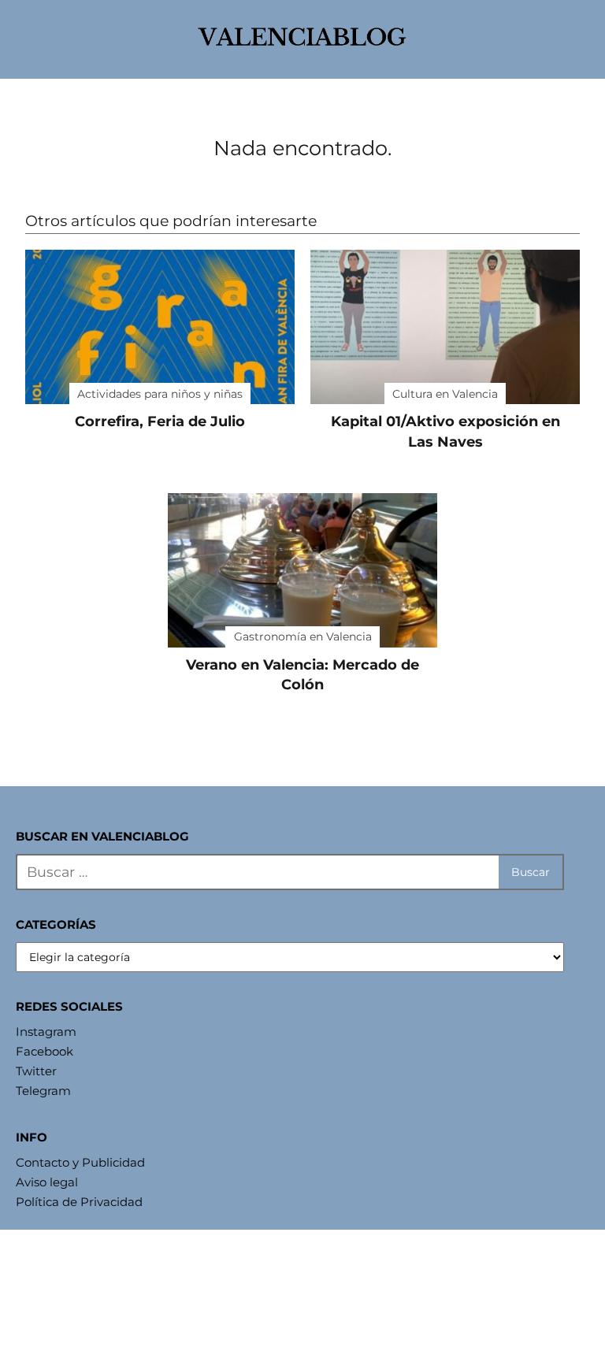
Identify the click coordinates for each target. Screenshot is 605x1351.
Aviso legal (47, 1182)
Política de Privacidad (79, 1201)
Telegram (43, 1090)
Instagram (46, 1031)
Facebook (44, 1051)
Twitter (36, 1070)
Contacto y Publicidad (80, 1162)
